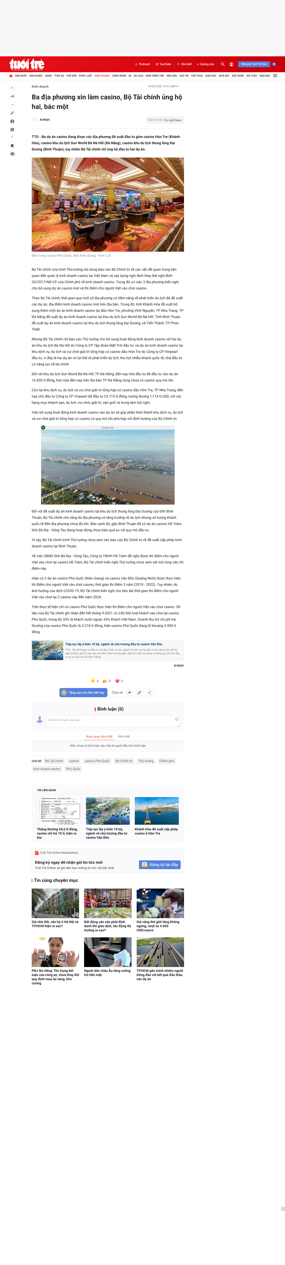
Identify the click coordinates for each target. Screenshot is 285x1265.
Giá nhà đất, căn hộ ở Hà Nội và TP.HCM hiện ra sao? (55, 924)
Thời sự (59, 75)
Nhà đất (224, 75)
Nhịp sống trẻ (155, 75)
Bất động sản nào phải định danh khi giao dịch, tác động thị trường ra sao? (107, 926)
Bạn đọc (265, 75)
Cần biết (186, 64)
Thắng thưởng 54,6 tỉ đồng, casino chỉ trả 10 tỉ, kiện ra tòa (57, 833)
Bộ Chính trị (123, 761)
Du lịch (138, 75)
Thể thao (197, 75)
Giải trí (184, 75)
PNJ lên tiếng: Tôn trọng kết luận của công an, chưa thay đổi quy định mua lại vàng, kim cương (55, 977)
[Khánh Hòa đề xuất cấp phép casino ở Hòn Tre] (157, 811)
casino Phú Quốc (97, 761)
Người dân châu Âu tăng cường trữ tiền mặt (107, 973)
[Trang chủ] (11, 75)
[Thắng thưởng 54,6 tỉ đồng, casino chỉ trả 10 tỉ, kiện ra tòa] (59, 811)
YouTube (165, 64)
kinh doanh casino (46, 769)
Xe (130, 75)
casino (74, 761)
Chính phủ (166, 761)
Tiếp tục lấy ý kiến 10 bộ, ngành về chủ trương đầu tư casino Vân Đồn (113, 644)
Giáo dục (211, 75)
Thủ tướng (146, 761)
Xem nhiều (36, 75)
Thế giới (71, 75)
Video (48, 75)
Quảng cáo (207, 64)
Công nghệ (119, 75)
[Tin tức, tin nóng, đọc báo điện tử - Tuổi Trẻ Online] (26, 64)
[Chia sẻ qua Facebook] (129, 692)
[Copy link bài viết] (139, 692)
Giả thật (251, 75)
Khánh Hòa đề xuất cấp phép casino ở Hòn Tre (156, 831)
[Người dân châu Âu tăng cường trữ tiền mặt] (107, 952)
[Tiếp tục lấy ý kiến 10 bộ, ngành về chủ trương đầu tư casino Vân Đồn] (108, 811)
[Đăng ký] (160, 864)
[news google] (165, 120)
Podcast (144, 64)
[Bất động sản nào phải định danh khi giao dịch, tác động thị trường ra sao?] (107, 903)
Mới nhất (21, 75)
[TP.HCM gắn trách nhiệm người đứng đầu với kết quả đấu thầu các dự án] (160, 952)
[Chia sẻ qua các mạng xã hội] (149, 692)
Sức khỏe (238, 75)
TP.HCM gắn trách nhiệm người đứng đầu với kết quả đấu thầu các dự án (160, 975)
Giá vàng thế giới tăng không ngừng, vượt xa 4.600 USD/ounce (158, 926)
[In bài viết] (12, 154)
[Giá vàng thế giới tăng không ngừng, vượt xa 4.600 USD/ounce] (160, 903)
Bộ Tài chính (54, 761)
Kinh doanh (102, 75)
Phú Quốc (73, 769)
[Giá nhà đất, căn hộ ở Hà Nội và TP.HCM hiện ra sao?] (55, 903)
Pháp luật (85, 75)
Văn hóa (171, 75)
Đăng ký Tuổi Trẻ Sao (254, 64)
